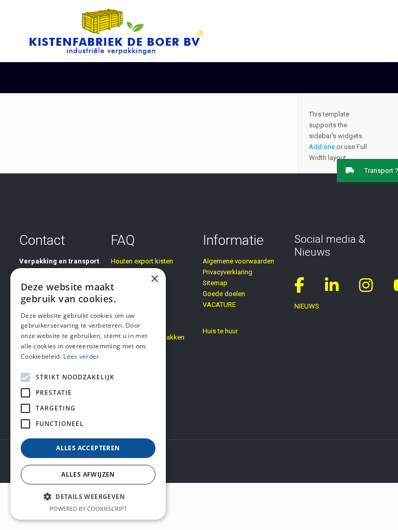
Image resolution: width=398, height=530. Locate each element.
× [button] (154, 279)
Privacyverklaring (227, 272)
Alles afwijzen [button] (88, 474)
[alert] (88, 394)
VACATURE (219, 304)
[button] (367, 170)
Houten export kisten (142, 261)
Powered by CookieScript (88, 508)
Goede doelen (224, 294)
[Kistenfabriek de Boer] (117, 31)
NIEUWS (306, 306)
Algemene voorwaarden (238, 261)
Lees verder (81, 356)
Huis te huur (220, 331)
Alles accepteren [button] (88, 448)
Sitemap (215, 283)
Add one (322, 147)
